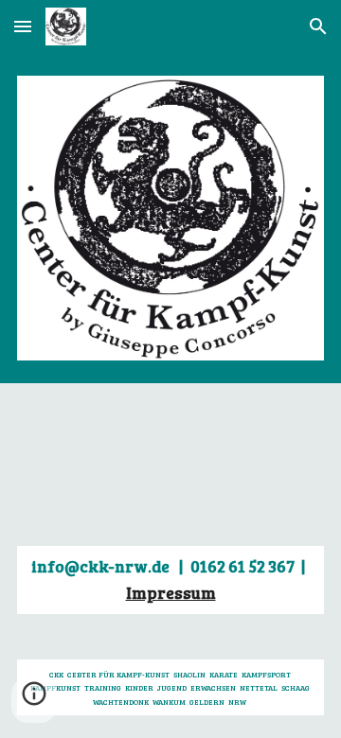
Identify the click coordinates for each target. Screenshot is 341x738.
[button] (22, 26)
